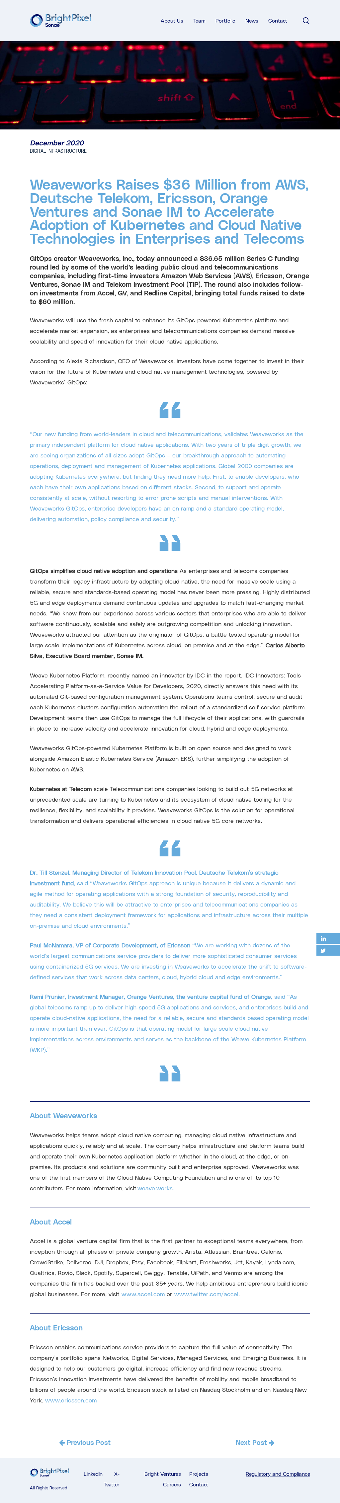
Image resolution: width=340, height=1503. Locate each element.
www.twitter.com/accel (206, 1293)
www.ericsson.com (71, 1399)
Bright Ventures (162, 1473)
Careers (172, 1484)
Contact (198, 1484)
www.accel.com (143, 1293)
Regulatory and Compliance (278, 1473)
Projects (198, 1473)
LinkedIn (93, 1473)
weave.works (155, 1187)
